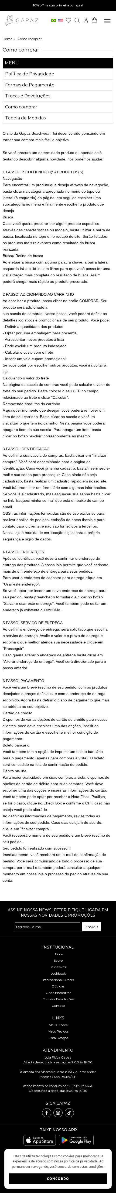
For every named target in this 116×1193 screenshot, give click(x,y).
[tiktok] (69, 1112)
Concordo (58, 1178)
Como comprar (30, 39)
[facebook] (46, 1112)
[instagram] (58, 1112)
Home (7, 39)
